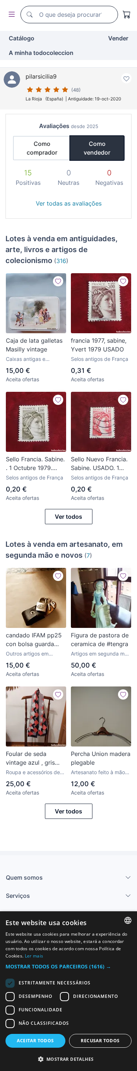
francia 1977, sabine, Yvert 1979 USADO (98, 345)
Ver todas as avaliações (69, 203)
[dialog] (68, 991)
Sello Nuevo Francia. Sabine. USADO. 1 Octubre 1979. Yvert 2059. (99, 463)
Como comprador (42, 148)
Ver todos (68, 516)
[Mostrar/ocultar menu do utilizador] (10, 15)
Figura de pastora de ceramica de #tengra (100, 640)
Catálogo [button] (21, 38)
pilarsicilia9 (41, 76)
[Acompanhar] (58, 281)
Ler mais (34, 956)
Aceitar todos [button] (35, 1041)
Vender (118, 38)
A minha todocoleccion (41, 52)
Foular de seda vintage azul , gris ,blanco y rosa (30, 758)
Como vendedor (97, 148)
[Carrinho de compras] (126, 14)
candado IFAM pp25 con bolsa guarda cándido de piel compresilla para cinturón (34, 640)
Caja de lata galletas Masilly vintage (34, 345)
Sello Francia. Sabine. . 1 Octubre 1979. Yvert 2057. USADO (35, 463)
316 (61, 260)
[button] (68, 966)
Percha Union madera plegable (100, 758)
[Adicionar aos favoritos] (126, 78)
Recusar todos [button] (100, 1041)
